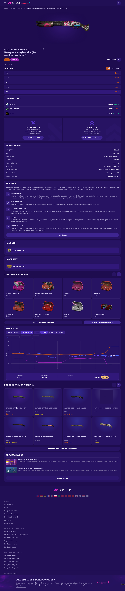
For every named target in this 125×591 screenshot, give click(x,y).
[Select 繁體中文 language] (73, 496)
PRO (6, 508)
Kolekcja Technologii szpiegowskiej (16, 535)
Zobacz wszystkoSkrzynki (43, 322)
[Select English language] (38, 496)
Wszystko (59, 332)
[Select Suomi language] (87, 496)
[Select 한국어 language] (80, 496)
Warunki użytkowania (11, 514)
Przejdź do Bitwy (33, 137)
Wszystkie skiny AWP (11, 565)
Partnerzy (7, 520)
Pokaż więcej (62, 478)
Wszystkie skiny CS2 (11, 555)
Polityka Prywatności (11, 511)
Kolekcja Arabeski (10, 531)
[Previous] (114, 274)
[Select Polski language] (55, 496)
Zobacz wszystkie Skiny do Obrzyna (62, 449)
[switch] (108, 68)
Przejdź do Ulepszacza (91, 137)
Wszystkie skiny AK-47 (12, 558)
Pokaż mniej (62, 235)
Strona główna (9, 8)
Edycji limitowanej (10, 541)
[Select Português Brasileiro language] (59, 496)
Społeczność (8, 504)
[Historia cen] (20, 98)
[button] (18, 402)
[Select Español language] (41, 496)
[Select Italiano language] (52, 496)
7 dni (37, 332)
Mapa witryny (8, 523)
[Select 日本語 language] (76, 496)
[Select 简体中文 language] (69, 496)
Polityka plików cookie (11, 517)
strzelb (20, 8)
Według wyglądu (13, 332)
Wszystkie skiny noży (11, 568)
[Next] (119, 274)
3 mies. (51, 332)
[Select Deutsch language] (45, 496)
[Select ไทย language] (83, 496)
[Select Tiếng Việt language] (66, 496)
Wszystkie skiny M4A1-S (12, 561)
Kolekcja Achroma (10, 544)
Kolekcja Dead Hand (11, 538)
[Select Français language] (48, 496)
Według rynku (27, 332)
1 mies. (44, 332)
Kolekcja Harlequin (10, 547)
